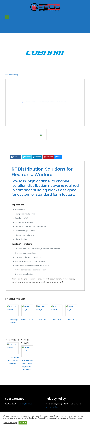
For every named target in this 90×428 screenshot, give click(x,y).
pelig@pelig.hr (26, 404)
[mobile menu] (7, 17)
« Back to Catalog (11, 75)
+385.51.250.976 (12, 404)
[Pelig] (45, 7)
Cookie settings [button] (10, 423)
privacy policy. (52, 407)
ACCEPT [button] (23, 423)
